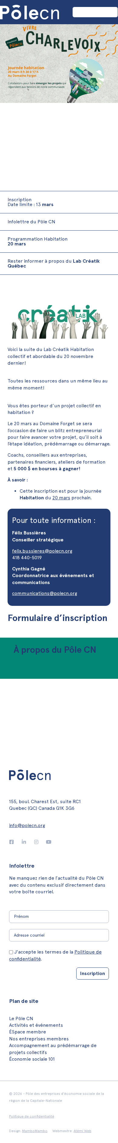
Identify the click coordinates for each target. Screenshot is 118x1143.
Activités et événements (36, 1025)
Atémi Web (82, 1131)
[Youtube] (48, 841)
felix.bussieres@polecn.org (42, 551)
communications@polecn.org (44, 593)
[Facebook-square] (11, 841)
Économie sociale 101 (32, 1059)
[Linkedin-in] (23, 841)
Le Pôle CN (21, 1018)
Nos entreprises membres (39, 1039)
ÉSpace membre (27, 1032)
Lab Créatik (18, 128)
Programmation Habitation (37, 241)
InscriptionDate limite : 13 (31, 202)
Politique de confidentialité (31, 1116)
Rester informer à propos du (54, 263)
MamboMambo (35, 1131)
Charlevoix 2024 (48, 128)
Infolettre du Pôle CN (31, 222)
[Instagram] (36, 841)
